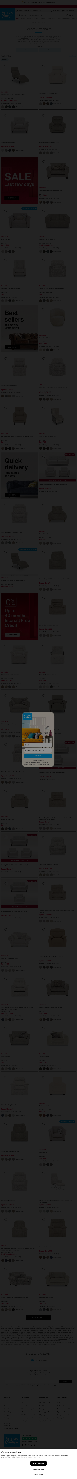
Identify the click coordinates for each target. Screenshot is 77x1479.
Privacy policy (11, 1457)
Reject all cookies (38, 1469)
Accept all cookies (38, 1463)
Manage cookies (38, 1474)
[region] (38, 1464)
